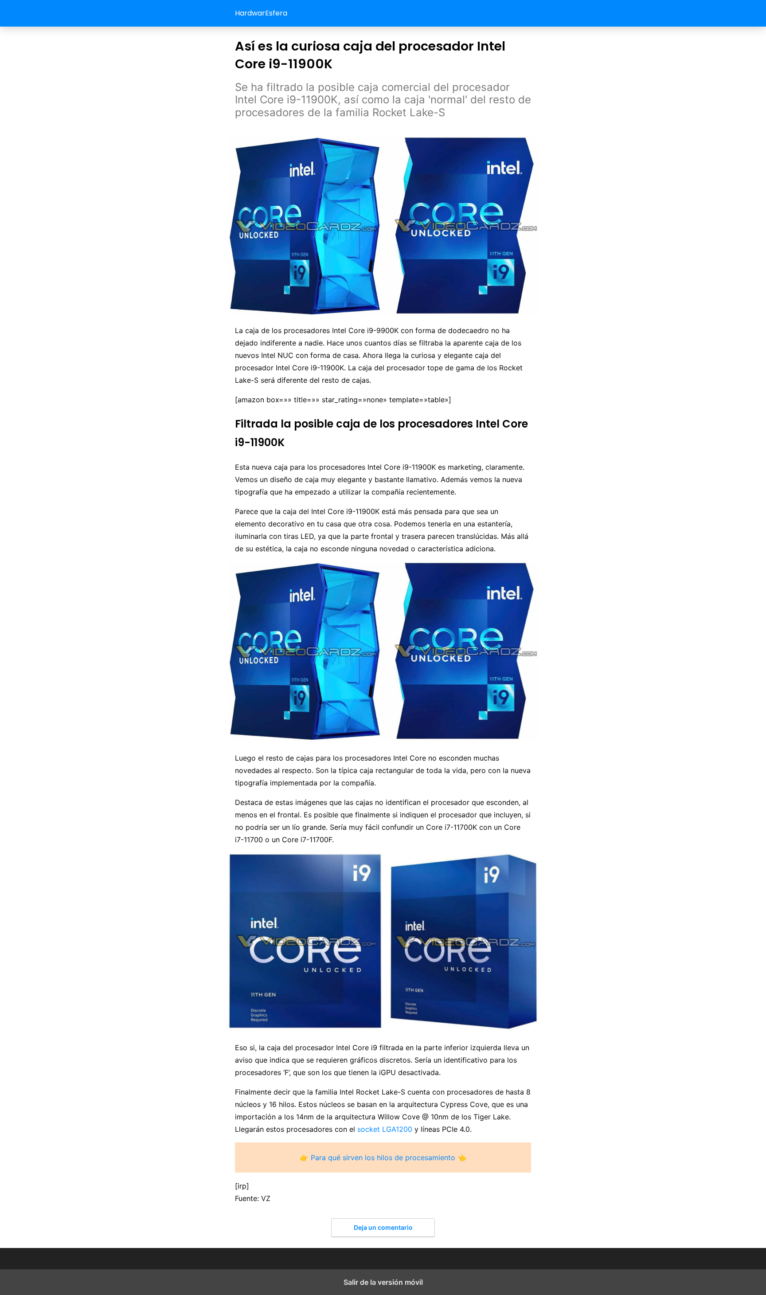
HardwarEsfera (261, 13)
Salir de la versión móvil (383, 1282)
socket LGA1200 (384, 1129)
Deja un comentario (383, 1227)
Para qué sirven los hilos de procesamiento (383, 1157)
